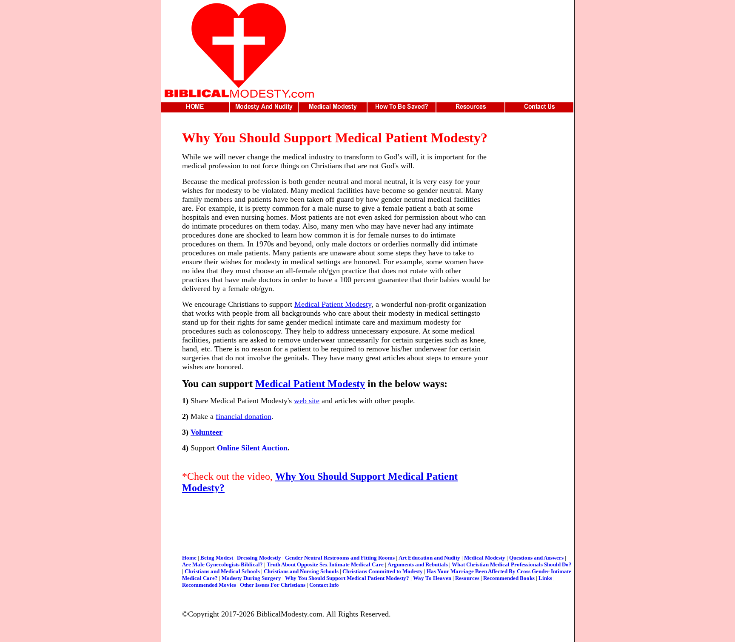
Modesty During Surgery (251, 578)
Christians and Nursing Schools (301, 571)
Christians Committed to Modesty (382, 571)
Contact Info (324, 585)
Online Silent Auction (252, 448)
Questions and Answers (536, 557)
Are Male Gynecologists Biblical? (222, 564)
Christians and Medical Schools (222, 571)
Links (545, 578)
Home (189, 557)
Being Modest (216, 557)
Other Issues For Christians (272, 585)
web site (306, 400)
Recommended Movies (209, 585)
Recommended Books (509, 578)
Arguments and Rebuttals (417, 564)
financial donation (243, 416)
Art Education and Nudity (429, 557)
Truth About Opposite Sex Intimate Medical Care (325, 564)
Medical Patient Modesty (332, 304)
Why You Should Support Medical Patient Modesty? (347, 578)
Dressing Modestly (259, 557)
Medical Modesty (484, 557)
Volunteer (206, 432)
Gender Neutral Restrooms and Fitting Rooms (340, 557)
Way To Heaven (432, 578)
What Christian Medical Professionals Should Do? (512, 564)
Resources (467, 578)
